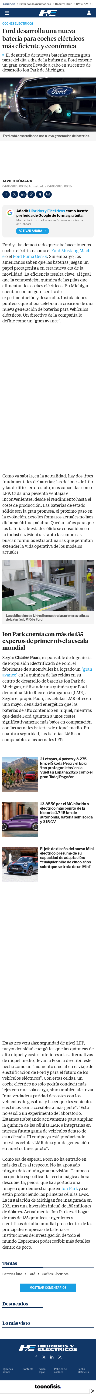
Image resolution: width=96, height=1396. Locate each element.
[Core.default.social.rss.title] (60, 1357)
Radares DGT (63, 4)
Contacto (28, 1369)
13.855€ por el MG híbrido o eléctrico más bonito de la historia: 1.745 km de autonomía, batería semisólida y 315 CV (66, 813)
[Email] (48, 194)
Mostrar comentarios (48, 1287)
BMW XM (82, 4)
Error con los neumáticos (35, 4)
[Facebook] (6, 194)
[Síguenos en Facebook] (36, 1357)
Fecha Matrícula (83, 1371)
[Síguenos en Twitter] (44, 1357)
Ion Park (69, 1188)
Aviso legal (42, 1371)
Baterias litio (12, 1274)
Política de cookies (60, 1371)
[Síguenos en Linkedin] (52, 1357)
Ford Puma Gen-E (30, 256)
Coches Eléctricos (17, 23)
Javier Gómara (17, 181)
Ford (32, 1274)
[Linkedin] (23, 194)
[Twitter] (14, 194)
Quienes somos (8, 1371)
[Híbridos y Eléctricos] (48, 1347)
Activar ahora (30, 231)
